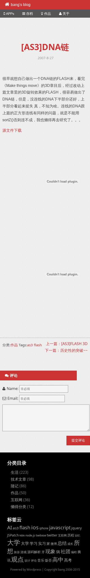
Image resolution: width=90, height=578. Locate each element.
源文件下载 (12, 130)
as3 (30, 344)
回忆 (77, 535)
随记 (14, 486)
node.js (30, 535)
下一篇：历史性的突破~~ (66, 350)
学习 (33, 543)
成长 (70, 544)
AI (9, 527)
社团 (65, 551)
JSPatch (13, 535)
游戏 (23, 552)
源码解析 (34, 552)
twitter (52, 535)
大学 (13, 542)
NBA (22, 535)
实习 (42, 543)
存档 (29, 14)
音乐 (40, 560)
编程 (74, 552)
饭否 (48, 560)
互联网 (16, 499)
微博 (54, 543)
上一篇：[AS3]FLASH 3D (67, 343)
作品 (47, 14)
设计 (27, 560)
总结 (62, 543)
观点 (17, 559)
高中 (57, 559)
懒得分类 (18, 506)
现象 (50, 551)
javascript (60, 527)
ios (35, 527)
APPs (10, 14)
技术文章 (18, 479)
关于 (66, 14)
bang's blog (20, 5)
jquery (76, 528)
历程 (70, 535)
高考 (68, 560)
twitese (41, 535)
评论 (34, 560)
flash (38, 344)
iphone (43, 528)
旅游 (17, 552)
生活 (14, 472)
